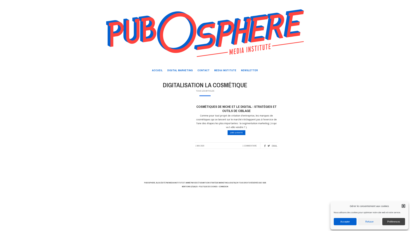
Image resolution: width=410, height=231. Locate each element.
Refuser (369, 221)
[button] (403, 206)
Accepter (345, 221)
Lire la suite (236, 133)
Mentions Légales (190, 186)
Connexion (223, 186)
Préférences (393, 221)
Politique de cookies (208, 186)
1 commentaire (249, 145)
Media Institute (176, 183)
